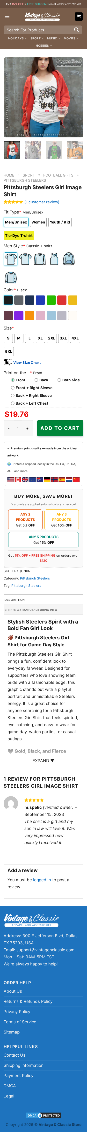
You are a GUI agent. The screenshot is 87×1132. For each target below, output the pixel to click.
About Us (13, 991)
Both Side (71, 380)
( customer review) (41, 202)
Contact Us (14, 1055)
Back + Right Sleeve (34, 395)
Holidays (16, 38)
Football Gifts (58, 175)
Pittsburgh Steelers (25, 180)
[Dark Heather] (19, 300)
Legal (9, 1096)
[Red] (62, 300)
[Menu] (7, 16)
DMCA (10, 1085)
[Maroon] (9, 315)
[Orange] (30, 315)
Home (9, 175)
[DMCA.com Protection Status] (43, 1115)
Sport (35, 38)
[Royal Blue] (41, 300)
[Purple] (19, 315)
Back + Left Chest (32, 403)
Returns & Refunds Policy (28, 1001)
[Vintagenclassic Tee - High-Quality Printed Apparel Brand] (42, 16)
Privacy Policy (17, 1011)
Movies (69, 38)
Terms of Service (20, 1021)
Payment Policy (18, 1075)
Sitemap (12, 1032)
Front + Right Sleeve (34, 387)
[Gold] (73, 300)
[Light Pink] (41, 315)
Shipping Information (24, 1065)
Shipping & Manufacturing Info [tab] (31, 610)
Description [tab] (15, 600)
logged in (42, 879)
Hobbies (42, 45)
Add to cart (60, 428)
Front (20, 380)
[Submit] (76, 30)
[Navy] (30, 300)
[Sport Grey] (62, 315)
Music (52, 38)
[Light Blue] (52, 315)
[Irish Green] (52, 300)
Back (43, 380)
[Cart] (79, 16)
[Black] (9, 300)
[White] (73, 315)
